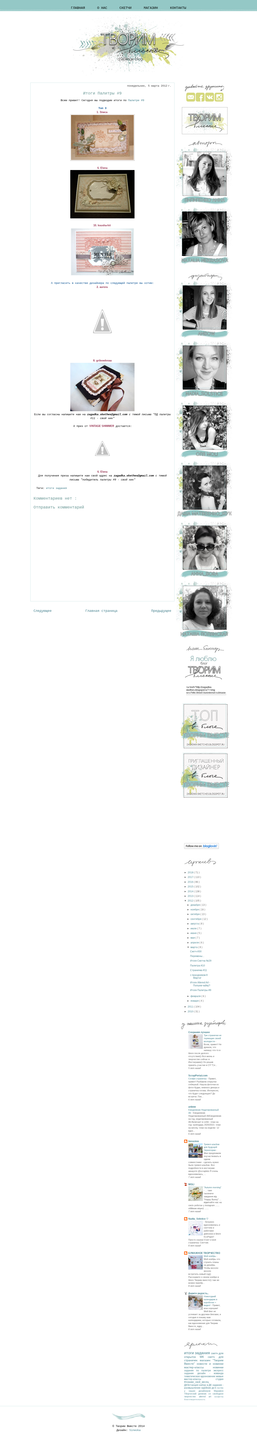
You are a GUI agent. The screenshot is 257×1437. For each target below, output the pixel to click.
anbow (192, 1106)
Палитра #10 (197, 965)
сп (210, 1393)
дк (213, 1387)
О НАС (102, 8)
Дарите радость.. (198, 1293)
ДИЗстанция (191, 1385)
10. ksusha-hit (102, 225)
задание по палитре (198, 1370)
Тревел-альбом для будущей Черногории (211, 1147)
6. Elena (102, 167)
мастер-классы (198, 1367)
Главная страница (101, 611)
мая (193, 937)
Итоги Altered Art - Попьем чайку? (200, 984)
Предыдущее (161, 611)
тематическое (192, 1376)
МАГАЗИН (151, 8)
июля (194, 928)
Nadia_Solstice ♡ (198, 1218)
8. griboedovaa (102, 360)
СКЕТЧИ (125, 8)
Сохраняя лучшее (199, 1032)
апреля (195, 942)
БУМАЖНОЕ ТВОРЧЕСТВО (204, 1253)
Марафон (218, 1391)
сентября (196, 919)
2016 (191, 882)
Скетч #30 (196, 951)
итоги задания (57, 488)
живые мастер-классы (203, 1378)
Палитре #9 (136, 100)
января (195, 1000)
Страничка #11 (198, 970)
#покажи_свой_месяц (196, 1382)
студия (219, 1379)
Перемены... (197, 956)
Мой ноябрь (210, 1256)
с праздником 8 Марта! (199, 976)
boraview (193, 1141)
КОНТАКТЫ (178, 8)
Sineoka (135, 1430)
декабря (196, 905)
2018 (191, 872)
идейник (206, 1387)
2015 (191, 886)
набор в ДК (205, 1385)
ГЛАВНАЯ (78, 8)
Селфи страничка (197, 1078)
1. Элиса (102, 112)
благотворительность (194, 1399)
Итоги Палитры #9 (200, 990)
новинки (218, 1367)
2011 (191, 1006)
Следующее (43, 611)
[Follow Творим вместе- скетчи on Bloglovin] (201, 848)
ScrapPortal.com (198, 1075)
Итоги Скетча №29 (200, 960)
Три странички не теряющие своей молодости (212, 1038)
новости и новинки (210, 1363)
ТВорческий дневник (196, 1393)
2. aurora (102, 286)
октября (195, 914)
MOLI (191, 1184)
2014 (191, 891)
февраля (196, 996)
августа (195, 923)
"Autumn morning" (212, 1187)
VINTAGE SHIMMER (101, 425)
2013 (191, 896)
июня (194, 933)
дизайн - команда (210, 1373)
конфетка (218, 1396)
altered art (206, 1396)
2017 (191, 877)
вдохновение (208, 1376)
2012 (191, 900)
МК (204, 1356)
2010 (191, 1011)
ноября (195, 909)
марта (194, 947)
